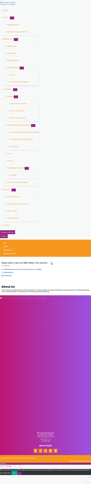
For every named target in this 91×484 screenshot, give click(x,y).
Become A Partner (10, 253)
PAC (5, 243)
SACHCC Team (12, 211)
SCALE (9, 154)
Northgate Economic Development (19, 125)
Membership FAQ (13, 60)
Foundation (7, 89)
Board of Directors (13, 197)
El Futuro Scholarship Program (17, 182)
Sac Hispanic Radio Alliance (20, 82)
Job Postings (11, 53)
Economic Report (13, 218)
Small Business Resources (16, 168)
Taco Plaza (14, 146)
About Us (7, 189)
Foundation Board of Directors (17, 204)
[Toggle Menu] (12, 18)
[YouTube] (55, 451)
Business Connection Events (17, 32)
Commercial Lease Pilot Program (22, 139)
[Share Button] (51, 263)
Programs (10, 96)
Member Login (12, 46)
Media (6, 246)
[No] (19, 473)
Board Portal (8, 250)
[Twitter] (40, 451)
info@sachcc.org (45, 439)
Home (6, 10)
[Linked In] (45, 451)
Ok (14, 473)
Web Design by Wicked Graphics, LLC (80, 461)
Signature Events (13, 25)
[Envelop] (50, 451)
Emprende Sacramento (18, 104)
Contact (6, 225)
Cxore (13, 75)
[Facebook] (35, 451)
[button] (7, 232)
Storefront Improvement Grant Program (25, 132)
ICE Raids (14, 175)
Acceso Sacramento (17, 111)
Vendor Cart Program (18, 118)
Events (6, 17)
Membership (8, 39)
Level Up (10, 161)
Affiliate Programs (13, 67)
